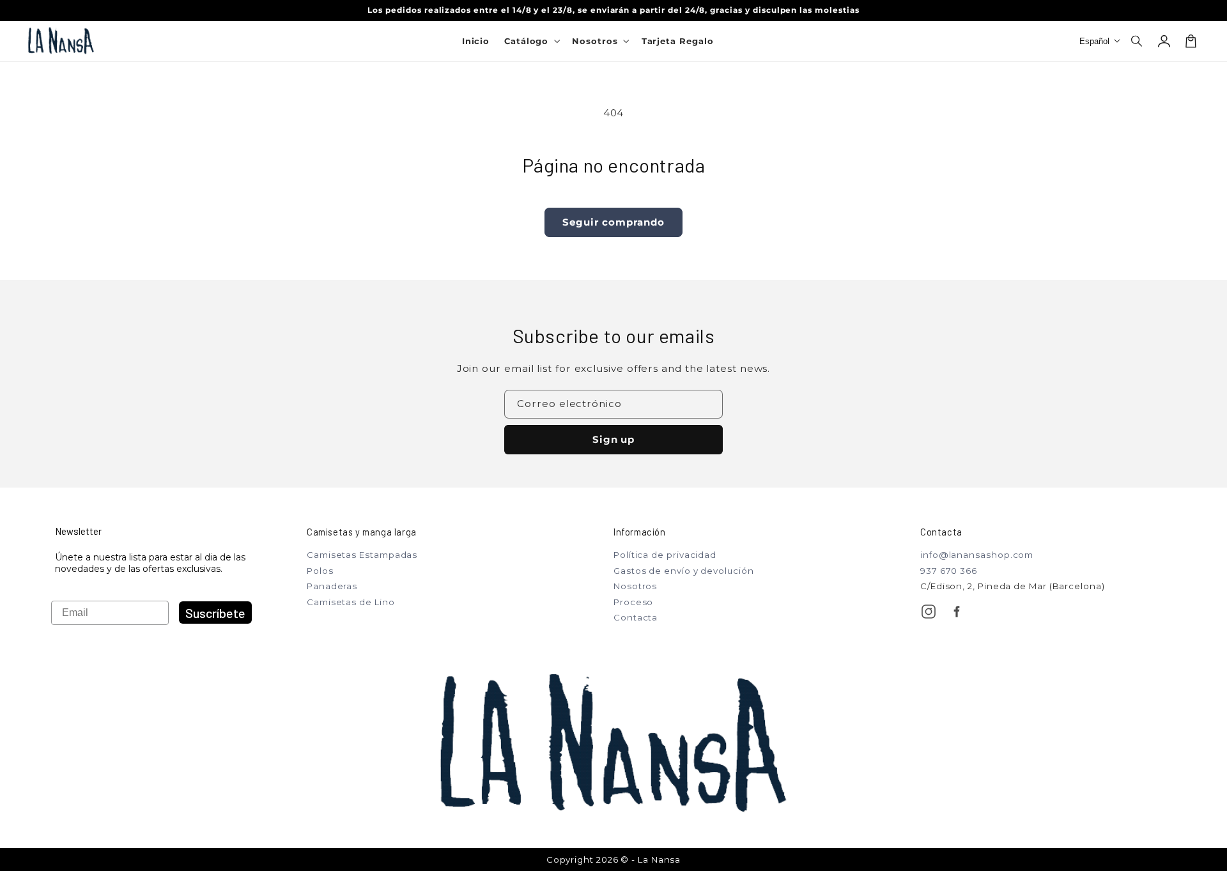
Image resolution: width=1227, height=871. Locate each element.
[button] (1137, 40)
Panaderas (332, 586)
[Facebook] (956, 611)
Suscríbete (215, 612)
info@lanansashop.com (976, 555)
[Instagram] (928, 611)
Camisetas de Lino (351, 602)
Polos (320, 571)
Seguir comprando (613, 222)
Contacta (636, 617)
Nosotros (635, 586)
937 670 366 (948, 571)
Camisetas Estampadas (362, 555)
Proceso (633, 602)
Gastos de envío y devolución (684, 571)
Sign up (613, 439)
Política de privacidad (665, 555)
